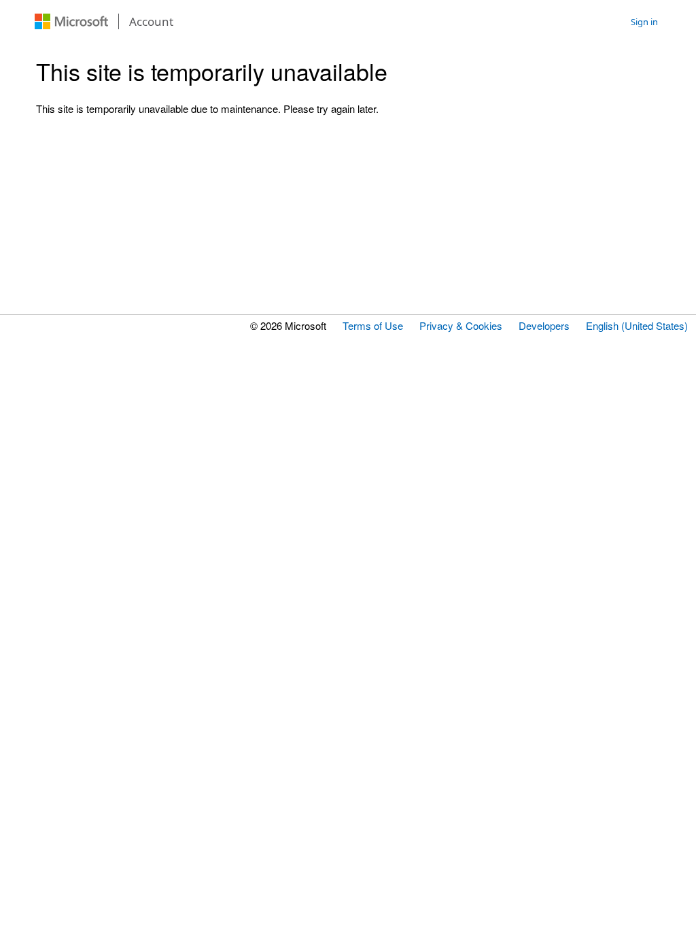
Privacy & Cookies (460, 325)
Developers (544, 325)
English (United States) (637, 325)
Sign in (644, 22)
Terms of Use (373, 325)
